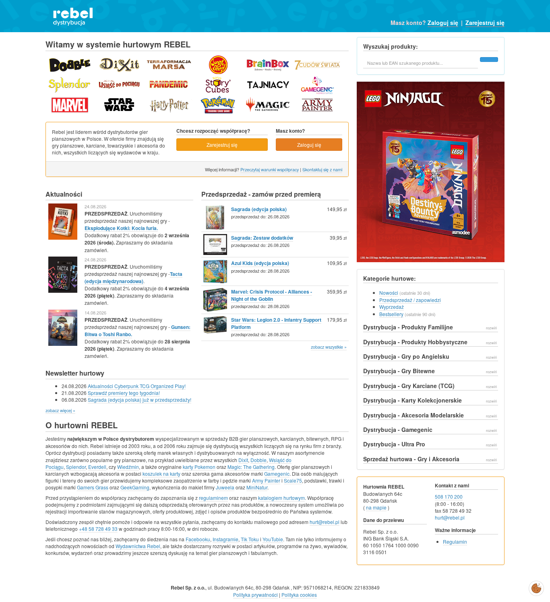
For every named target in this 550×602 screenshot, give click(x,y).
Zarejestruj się (485, 22)
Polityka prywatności (255, 594)
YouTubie (273, 539)
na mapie (376, 507)
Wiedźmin (128, 466)
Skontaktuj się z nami (322, 169)
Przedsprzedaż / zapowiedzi (410, 299)
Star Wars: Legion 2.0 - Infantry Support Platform (276, 323)
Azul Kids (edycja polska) (260, 263)
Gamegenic (276, 473)
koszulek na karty (161, 473)
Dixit (243, 459)
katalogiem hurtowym (281, 497)
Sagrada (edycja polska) (259, 209)
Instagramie (225, 539)
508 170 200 (449, 496)
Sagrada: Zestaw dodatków (262, 237)
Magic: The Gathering (251, 466)
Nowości (388, 292)
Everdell (97, 466)
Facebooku (198, 539)
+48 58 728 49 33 (98, 528)
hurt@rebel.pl (324, 521)
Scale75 (293, 480)
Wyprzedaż (391, 306)
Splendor (76, 466)
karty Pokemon (199, 466)
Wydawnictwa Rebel (138, 545)
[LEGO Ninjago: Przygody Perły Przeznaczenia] (431, 174)
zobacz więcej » (60, 410)
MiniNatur (256, 487)
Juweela (225, 487)
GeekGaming (134, 487)
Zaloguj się (443, 22)
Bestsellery (391, 313)
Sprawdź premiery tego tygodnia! (124, 392)
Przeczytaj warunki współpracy (269, 169)
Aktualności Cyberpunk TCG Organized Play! (137, 385)
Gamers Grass (92, 487)
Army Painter (266, 480)
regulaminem (213, 497)
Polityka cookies (299, 594)
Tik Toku (250, 539)
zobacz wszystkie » (329, 346)
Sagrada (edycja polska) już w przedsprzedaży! (139, 399)
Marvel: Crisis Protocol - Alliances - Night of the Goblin (271, 295)
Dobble (258, 459)
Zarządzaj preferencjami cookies (536, 587)
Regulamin (455, 541)
